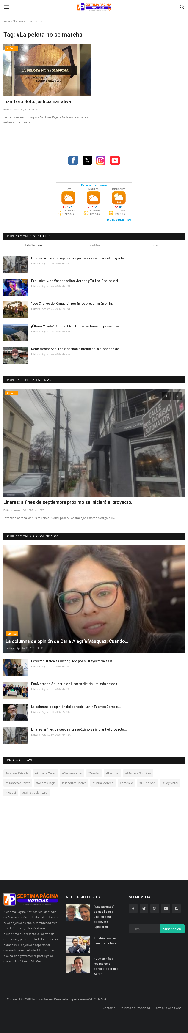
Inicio (6, 21)
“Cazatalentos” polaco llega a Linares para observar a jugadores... (104, 917)
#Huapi (11, 792)
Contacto (109, 1008)
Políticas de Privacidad (135, 1008)
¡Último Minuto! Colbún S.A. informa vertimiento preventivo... (76, 326)
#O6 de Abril (147, 783)
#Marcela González (138, 773)
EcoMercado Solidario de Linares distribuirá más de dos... (75, 684)
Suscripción (172, 929)
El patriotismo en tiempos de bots (105, 941)
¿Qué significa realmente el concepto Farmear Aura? (106, 966)
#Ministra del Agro (34, 792)
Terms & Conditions (167, 1008)
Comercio (126, 783)
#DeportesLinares (74, 783)
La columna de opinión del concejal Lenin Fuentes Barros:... (76, 707)
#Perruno (112, 773)
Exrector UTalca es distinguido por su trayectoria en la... (73, 661)
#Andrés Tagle (45, 783)
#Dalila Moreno (103, 783)
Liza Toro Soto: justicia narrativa (37, 101)
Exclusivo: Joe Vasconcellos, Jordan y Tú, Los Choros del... (76, 281)
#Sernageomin (72, 773)
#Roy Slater (170, 783)
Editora (7, 109)
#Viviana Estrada (17, 773)
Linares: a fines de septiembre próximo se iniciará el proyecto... (79, 258)
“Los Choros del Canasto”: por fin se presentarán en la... (73, 303)
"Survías (94, 773)
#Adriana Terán (45, 773)
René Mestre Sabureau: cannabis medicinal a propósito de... (76, 349)
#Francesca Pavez (18, 783)
